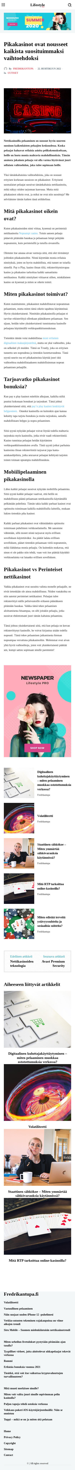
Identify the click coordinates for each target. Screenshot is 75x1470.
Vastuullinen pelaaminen (18, 1308)
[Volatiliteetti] (19, 818)
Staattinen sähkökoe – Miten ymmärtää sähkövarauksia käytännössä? (37, 1194)
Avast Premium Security (53, 963)
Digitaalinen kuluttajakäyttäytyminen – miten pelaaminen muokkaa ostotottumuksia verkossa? (54, 780)
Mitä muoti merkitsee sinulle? (21, 1388)
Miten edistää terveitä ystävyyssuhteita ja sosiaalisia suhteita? (51, 922)
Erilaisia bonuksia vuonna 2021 (22, 1367)
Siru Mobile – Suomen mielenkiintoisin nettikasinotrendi (37, 1330)
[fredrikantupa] (6, 68)
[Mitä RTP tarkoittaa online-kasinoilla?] (19, 888)
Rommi (8, 1361)
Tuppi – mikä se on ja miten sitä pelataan (28, 1419)
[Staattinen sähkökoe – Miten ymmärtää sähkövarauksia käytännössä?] (19, 853)
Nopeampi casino (28, 233)
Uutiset (13, 73)
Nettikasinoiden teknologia (21, 963)
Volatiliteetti (45, 816)
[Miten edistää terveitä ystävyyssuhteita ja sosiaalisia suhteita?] (19, 924)
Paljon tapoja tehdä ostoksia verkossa (26, 1404)
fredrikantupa (23, 69)
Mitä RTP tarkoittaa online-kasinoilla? (37, 1260)
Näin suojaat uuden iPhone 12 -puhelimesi (28, 1314)
